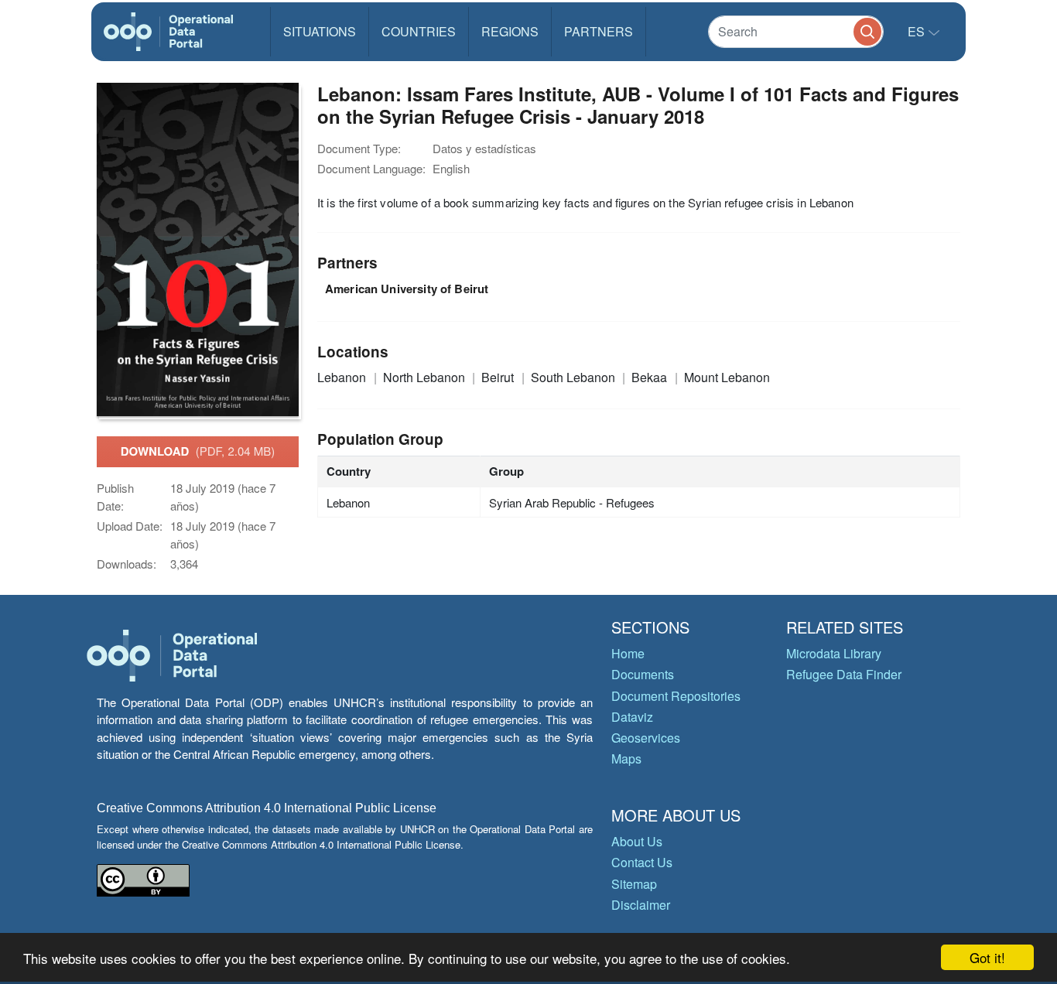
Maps (626, 758)
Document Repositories (676, 696)
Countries (418, 31)
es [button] (918, 31)
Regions (510, 31)
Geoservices (645, 738)
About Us (636, 841)
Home (628, 653)
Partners (598, 31)
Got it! (987, 957)
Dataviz (632, 717)
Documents (642, 674)
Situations (319, 31)
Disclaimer (640, 905)
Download (198, 451)
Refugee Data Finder (843, 674)
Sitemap (634, 884)
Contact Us (641, 862)
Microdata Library (833, 653)
